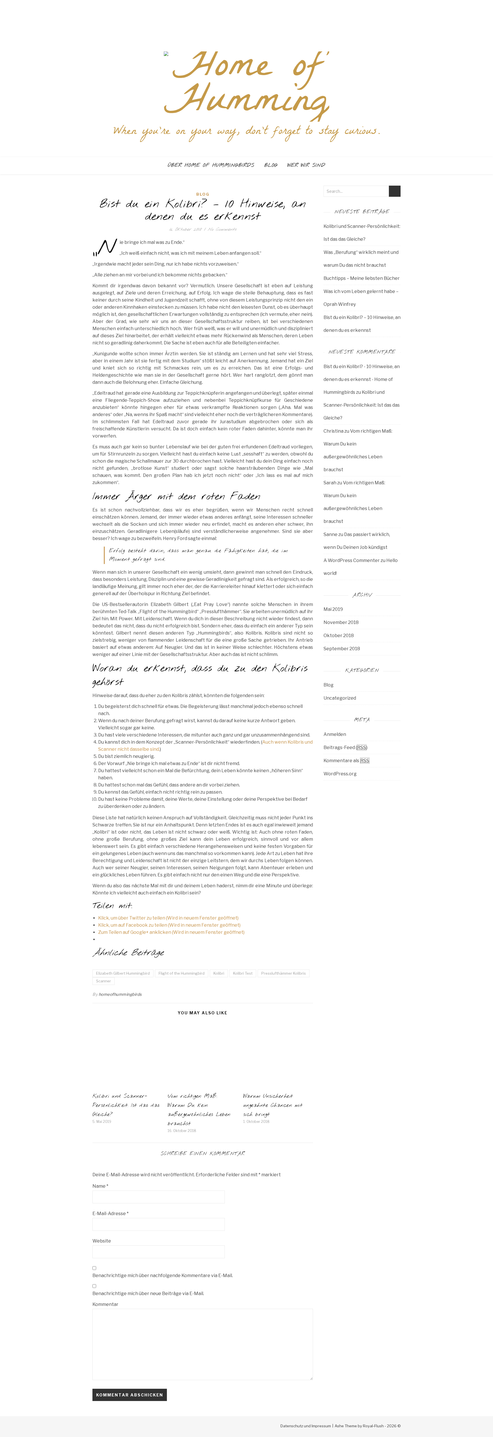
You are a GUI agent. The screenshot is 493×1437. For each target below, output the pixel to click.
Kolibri (218, 973)
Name (100, 1186)
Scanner (103, 981)
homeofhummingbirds (120, 994)
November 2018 (341, 622)
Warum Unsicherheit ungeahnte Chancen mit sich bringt (273, 1105)
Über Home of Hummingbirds (211, 165)
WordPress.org (340, 773)
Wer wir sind (306, 165)
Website (101, 1241)
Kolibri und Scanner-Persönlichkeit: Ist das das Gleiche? (126, 1105)
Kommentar (105, 1304)
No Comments (222, 229)
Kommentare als (346, 760)
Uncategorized (340, 698)
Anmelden (335, 734)
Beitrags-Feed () (345, 747)
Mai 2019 (333, 609)
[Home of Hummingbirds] (246, 86)
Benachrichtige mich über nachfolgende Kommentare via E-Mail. (162, 1275)
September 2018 (342, 648)
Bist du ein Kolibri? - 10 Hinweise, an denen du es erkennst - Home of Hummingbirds (362, 379)
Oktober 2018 (339, 635)
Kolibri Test (242, 973)
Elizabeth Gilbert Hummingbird (123, 973)
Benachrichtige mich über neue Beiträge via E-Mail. (148, 1293)
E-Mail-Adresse (110, 1213)
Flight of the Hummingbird (182, 973)
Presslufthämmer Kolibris (283, 973)
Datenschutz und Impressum (305, 1426)
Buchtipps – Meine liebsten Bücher (362, 278)
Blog (271, 165)
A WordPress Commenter (352, 560)
